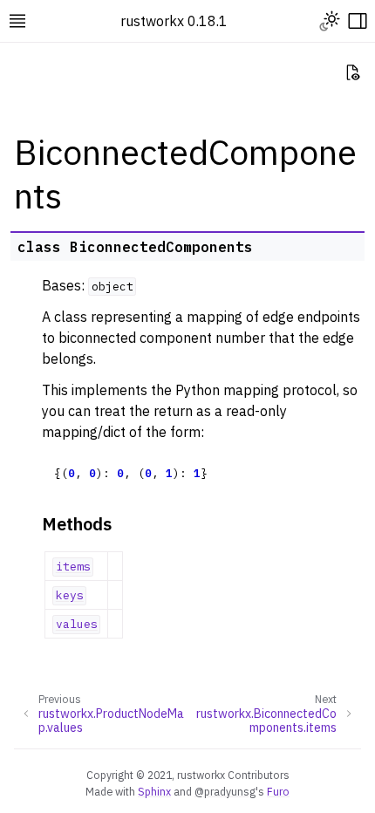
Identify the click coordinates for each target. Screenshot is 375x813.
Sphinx (154, 791)
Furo (278, 791)
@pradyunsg (225, 791)
